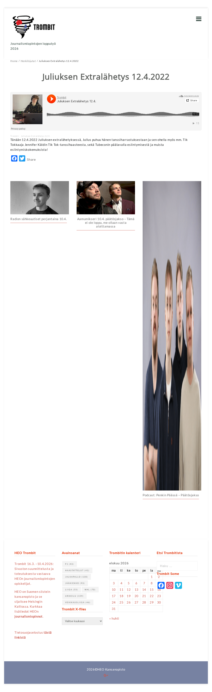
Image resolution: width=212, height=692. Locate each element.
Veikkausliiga (77, 602)
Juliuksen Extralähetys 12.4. (35, 136)
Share (31, 159)
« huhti (114, 618)
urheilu (74, 596)
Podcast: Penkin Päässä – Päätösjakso (171, 495)
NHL (90, 589)
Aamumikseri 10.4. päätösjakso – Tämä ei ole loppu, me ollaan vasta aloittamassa (106, 222)
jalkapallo (76, 577)
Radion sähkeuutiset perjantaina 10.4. (38, 219)
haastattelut (77, 570)
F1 (69, 564)
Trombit (14, 136)
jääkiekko (75, 583)
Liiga (71, 589)
